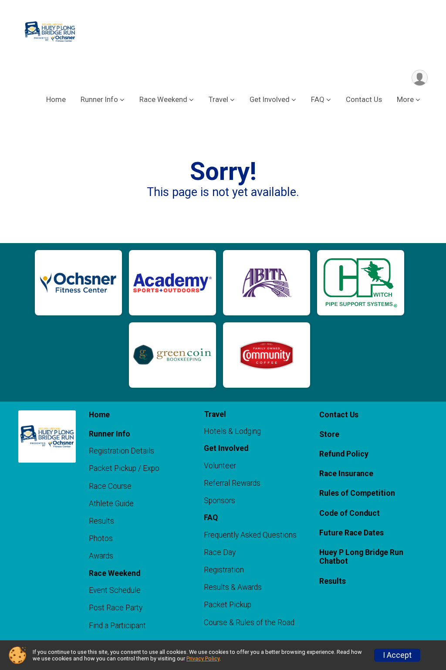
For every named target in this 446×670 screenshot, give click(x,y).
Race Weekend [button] (163, 99)
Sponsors (219, 500)
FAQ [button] (317, 99)
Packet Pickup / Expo (124, 468)
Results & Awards (233, 587)
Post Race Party (115, 607)
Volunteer (220, 465)
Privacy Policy (203, 658)
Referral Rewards (232, 483)
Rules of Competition (357, 493)
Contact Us (364, 99)
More (405, 99)
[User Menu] (420, 78)
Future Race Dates (351, 532)
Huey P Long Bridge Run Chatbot (361, 556)
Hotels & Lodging (232, 431)
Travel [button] (218, 99)
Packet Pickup (227, 604)
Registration (224, 569)
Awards (101, 556)
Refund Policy (343, 454)
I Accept (397, 655)
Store (329, 434)
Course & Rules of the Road (249, 622)
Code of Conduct (349, 513)
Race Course (110, 486)
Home (56, 99)
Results (101, 521)
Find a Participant (117, 625)
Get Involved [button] (270, 99)
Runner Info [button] (99, 99)
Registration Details (121, 451)
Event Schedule (115, 590)
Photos (101, 538)
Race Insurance (346, 473)
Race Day (220, 552)
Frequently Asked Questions (250, 535)
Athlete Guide (111, 503)
